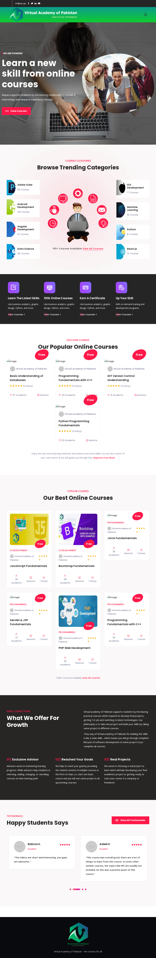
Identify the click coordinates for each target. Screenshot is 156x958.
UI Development (19, 550)
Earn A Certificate (92, 298)
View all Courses (93, 248)
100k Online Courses (58, 298)
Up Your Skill (124, 298)
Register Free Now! (104, 457)
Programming (115, 522)
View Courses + (16, 314)
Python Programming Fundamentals (74, 423)
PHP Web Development (74, 648)
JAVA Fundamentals (122, 538)
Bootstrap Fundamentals (76, 566)
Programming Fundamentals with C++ (75, 378)
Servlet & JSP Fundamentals (20, 622)
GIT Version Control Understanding (121, 378)
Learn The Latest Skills (23, 298)
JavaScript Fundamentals (28, 566)
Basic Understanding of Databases (26, 378)
